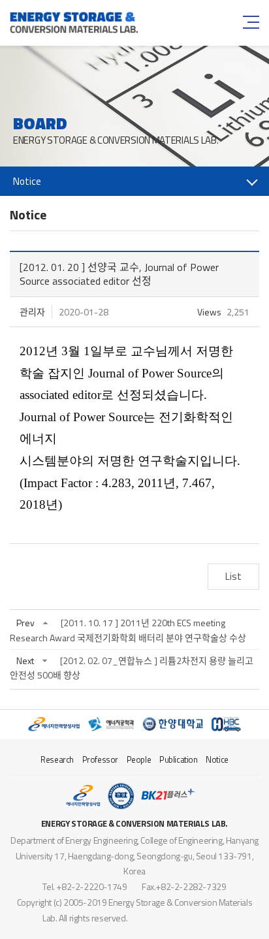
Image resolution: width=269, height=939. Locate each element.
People (139, 759)
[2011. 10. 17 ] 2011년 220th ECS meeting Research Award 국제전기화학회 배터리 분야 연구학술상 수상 (128, 630)
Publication (178, 759)
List (233, 576)
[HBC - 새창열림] (226, 724)
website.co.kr (202, 918)
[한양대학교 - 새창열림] (172, 724)
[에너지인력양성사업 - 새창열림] (54, 724)
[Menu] (249, 22)
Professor (100, 759)
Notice (217, 759)
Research (57, 759)
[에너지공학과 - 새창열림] (111, 724)
